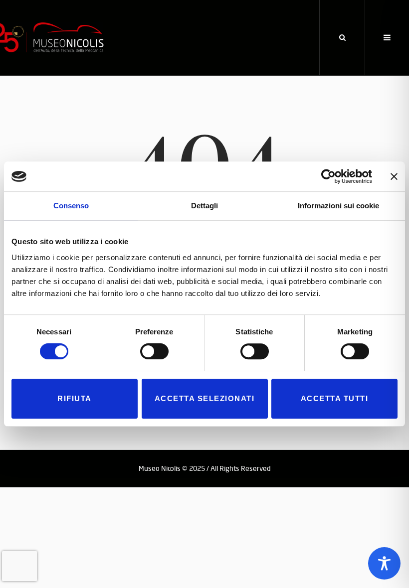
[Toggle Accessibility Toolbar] (384, 563)
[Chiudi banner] (394, 176)
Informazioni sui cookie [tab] (338, 205)
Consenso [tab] (71, 205)
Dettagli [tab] (204, 205)
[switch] (154, 351)
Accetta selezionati (205, 398)
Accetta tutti (335, 398)
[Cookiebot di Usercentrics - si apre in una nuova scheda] (328, 176)
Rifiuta (74, 398)
